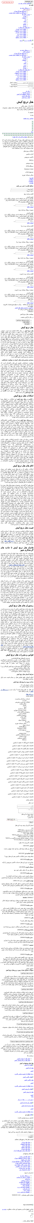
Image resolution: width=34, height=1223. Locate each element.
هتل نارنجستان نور (24, 1169)
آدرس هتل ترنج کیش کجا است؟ (25, 1024)
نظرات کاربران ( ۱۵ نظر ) (19, 137)
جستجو (31, 88)
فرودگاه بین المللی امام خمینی (17, 13)
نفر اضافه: (22, 198)
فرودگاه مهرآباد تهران (20, 11)
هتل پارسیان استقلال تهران (22, 1158)
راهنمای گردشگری (24, 1182)
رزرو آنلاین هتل (9, 541)
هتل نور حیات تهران (24, 1168)
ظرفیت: (30, 198)
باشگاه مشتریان (25, 1184)
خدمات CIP (26, 9)
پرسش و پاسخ (26, 1180)
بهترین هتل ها (26, 14)
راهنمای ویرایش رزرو (24, 1192)
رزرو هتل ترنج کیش (28, 1013)
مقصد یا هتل (13, 82)
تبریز (25, 22)
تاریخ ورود (14, 84)
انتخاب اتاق (30, 207)
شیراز (24, 26)
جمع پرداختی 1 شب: (21, 200)
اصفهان (24, 17)
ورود (21, 40)
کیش (24, 21)
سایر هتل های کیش (8, 2)
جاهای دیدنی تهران (21, 29)
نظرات (31, 183)
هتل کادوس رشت (25, 1156)
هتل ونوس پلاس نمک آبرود (22, 1164)
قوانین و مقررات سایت (23, 1177)
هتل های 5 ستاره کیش (23, 1058)
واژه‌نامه (27, 1179)
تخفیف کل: (30, 200)
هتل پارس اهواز (25, 1160)
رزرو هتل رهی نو (25, 8)
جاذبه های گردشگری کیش (17, 565)
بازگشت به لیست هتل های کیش (24, 308)
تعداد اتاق (30, 203)
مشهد (24, 24)
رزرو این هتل (29, 694)
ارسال (31, 822)
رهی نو (4, 1209)
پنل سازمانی (26, 1188)
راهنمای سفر (26, 1185)
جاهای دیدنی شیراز (21, 32)
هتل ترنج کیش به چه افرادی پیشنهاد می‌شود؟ (22, 1041)
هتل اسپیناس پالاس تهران (22, 1163)
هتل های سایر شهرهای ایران (22, 1150)
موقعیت (31, 181)
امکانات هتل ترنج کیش (27, 989)
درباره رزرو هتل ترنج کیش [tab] (23, 320)
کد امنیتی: (30, 817)
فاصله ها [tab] (27, 324)
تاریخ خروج (13, 86)
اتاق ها (31, 178)
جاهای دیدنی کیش (21, 35)
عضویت (31, 1136)
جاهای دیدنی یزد (21, 34)
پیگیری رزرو (28, 40)
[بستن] (32, 47)
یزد (25, 19)
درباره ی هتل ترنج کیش (27, 973)
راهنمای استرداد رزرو (24, 1187)
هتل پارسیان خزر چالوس (23, 1166)
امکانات (31, 179)
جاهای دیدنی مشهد (21, 37)
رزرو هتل (30, 311)
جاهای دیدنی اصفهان (20, 31)
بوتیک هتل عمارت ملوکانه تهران (21, 1161)
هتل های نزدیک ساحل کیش (22, 1060)
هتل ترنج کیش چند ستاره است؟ (25, 1032)
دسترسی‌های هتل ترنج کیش (26, 1002)
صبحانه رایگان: (11, 198)
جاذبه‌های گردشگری (24, 27)
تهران (24, 16)
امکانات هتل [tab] (26, 322)
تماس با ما (27, 1190)
